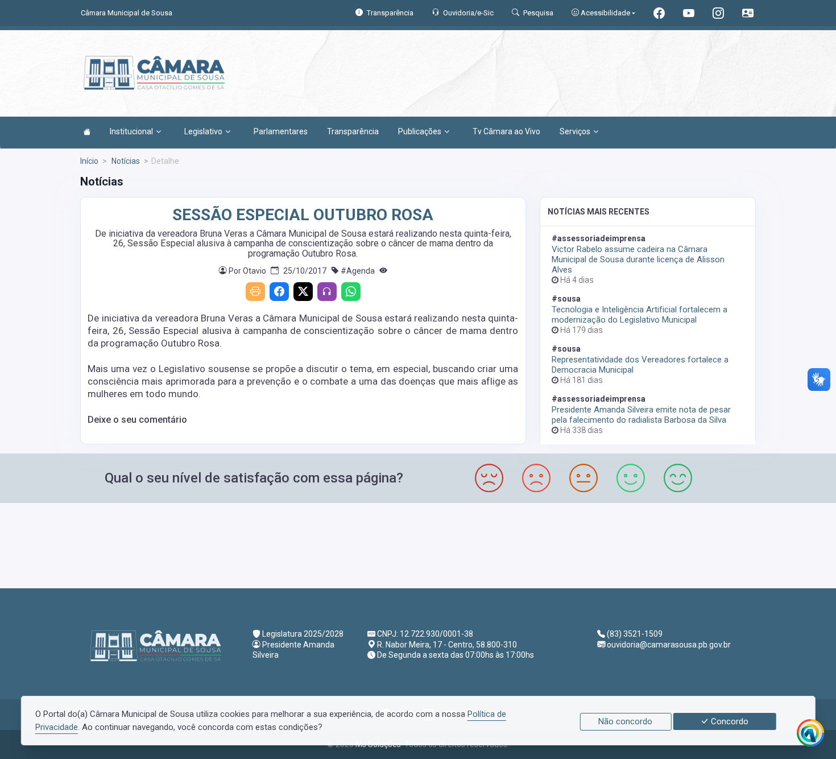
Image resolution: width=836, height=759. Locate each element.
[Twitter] (303, 291)
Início (89, 161)
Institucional (131, 131)
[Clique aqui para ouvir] (327, 291)
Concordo (728, 721)
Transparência (353, 131)
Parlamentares (281, 131)
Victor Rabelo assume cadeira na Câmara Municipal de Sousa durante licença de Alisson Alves (638, 259)
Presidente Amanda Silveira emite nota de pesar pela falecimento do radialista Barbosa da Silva (641, 415)
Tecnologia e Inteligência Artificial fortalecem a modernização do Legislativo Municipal (639, 314)
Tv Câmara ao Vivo (506, 131)
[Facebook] (279, 291)
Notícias (125, 161)
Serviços (575, 131)
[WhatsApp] (351, 291)
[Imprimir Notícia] (255, 291)
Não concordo (625, 721)
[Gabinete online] (748, 14)
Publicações (419, 131)
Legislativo (203, 131)
